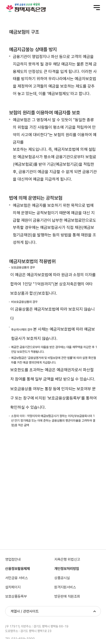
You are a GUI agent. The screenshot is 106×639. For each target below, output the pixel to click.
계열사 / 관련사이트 (25, 611)
